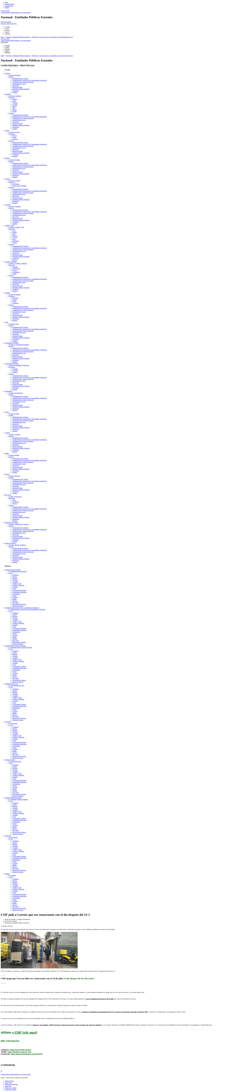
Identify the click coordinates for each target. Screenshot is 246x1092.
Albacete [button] (15, 267)
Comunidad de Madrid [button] (11, 343)
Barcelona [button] (15, 298)
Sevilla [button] (14, 111)
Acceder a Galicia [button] (13, 414)
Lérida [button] (14, 301)
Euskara (7, 30)
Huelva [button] (14, 106)
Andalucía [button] (8, 94)
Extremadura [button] (8, 391)
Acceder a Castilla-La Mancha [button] (17, 263)
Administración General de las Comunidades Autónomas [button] (29, 80)
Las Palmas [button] (15, 184)
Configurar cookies (10, 1089)
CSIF (2, 1077)
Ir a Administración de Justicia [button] (17, 571)
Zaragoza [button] (15, 139)
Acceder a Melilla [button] (13, 455)
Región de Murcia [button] (10, 543)
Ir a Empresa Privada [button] (14, 761)
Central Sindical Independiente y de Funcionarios (16, 12)
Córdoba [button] (15, 103)
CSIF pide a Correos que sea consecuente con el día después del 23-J (52, 37)
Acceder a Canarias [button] (14, 180)
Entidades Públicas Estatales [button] (20, 89)
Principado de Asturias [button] (11, 522)
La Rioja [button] (7, 433)
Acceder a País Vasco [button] (15, 496)
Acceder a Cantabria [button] (14, 206)
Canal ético (8, 1086)
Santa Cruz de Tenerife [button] (19, 186)
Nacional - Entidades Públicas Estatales (18, 37)
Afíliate (7, 7)
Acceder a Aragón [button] (14, 132)
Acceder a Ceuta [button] (13, 324)
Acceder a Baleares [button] (14, 160)
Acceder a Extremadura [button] (15, 393)
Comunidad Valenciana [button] (12, 363)
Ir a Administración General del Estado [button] (20, 647)
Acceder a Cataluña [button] (14, 294)
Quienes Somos (9, 4)
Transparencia (9, 6)
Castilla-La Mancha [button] (11, 262)
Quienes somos (9, 1081)
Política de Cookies (10, 1088)
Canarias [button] (7, 179)
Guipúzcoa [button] (15, 502)
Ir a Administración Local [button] (16, 685)
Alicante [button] (14, 369)
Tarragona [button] (15, 303)
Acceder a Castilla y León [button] (16, 227)
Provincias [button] (11, 97)
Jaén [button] (13, 108)
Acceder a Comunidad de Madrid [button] (18, 344)
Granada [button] (14, 104)
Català (7, 28)
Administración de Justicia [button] (20, 78)
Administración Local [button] (18, 84)
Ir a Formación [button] (12, 837)
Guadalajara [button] (16, 272)
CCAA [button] (10, 573)
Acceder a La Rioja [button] (14, 434)
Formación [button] (15, 91)
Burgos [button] (14, 232)
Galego (7, 32)
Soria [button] (13, 239)
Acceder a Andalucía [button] (14, 96)
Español (7, 27)
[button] (9, 23)
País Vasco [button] (8, 495)
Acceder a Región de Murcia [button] (17, 545)
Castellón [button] (15, 370)
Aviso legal (8, 1082)
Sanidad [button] (14, 92)
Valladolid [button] (15, 241)
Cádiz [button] (14, 101)
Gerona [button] (14, 300)
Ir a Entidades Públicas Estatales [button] (18, 799)
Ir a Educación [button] (12, 723)
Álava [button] (14, 500)
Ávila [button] (14, 230)
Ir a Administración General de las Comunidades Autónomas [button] (26, 609)
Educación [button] (15, 85)
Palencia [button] (14, 236)
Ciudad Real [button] (16, 268)
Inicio (6, 2)
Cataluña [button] (7, 293)
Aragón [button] (7, 130)
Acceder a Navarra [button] (14, 476)
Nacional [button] (7, 73)
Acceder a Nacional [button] (14, 75)
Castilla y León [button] (9, 225)
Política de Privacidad (11, 1084)
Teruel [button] (14, 137)
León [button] (13, 234)
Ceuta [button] (6, 322)
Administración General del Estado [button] (23, 82)
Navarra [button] (7, 474)
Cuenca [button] (14, 270)
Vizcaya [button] (14, 503)
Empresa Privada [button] (17, 87)
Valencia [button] (14, 372)
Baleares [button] (7, 158)
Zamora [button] (14, 243)
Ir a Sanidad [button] (12, 875)
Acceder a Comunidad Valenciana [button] (18, 365)
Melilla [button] (7, 453)
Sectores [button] (11, 77)
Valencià (7, 34)
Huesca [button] (14, 135)
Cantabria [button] (7, 205)
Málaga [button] (14, 110)
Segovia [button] (14, 237)
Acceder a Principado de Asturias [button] (18, 524)
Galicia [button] (7, 412)
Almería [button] (14, 99)
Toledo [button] (14, 274)
